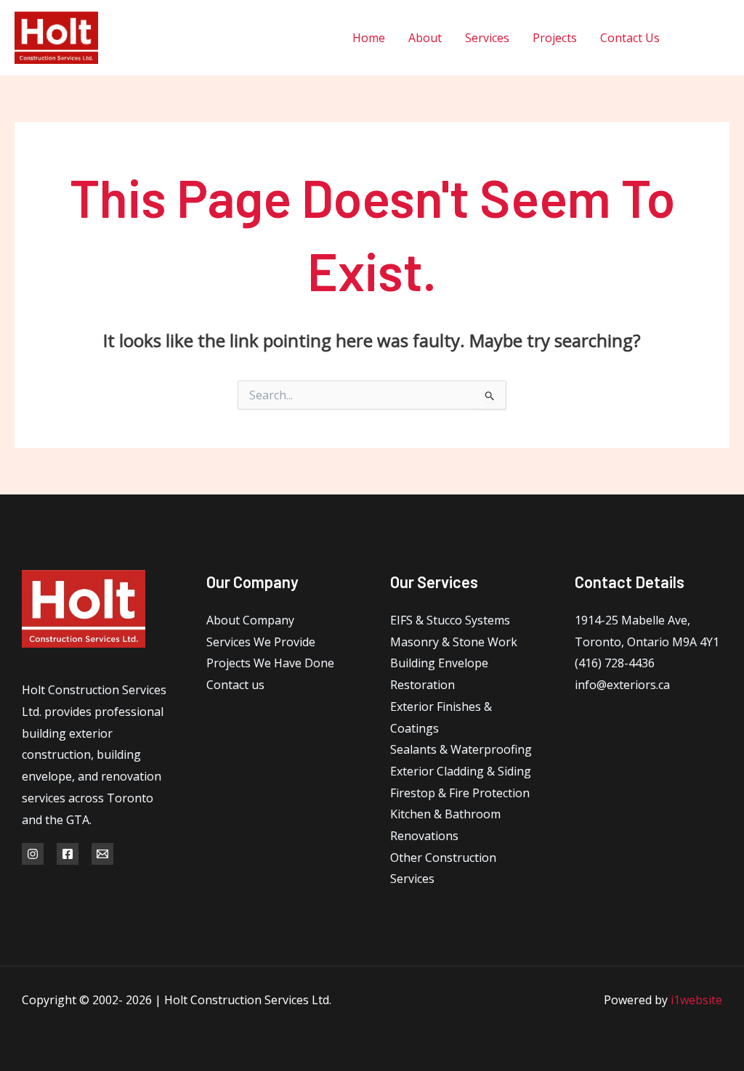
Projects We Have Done (270, 663)
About (425, 38)
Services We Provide (260, 642)
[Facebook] (691, 38)
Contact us (235, 685)
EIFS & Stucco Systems (450, 620)
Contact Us (630, 38)
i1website (696, 1000)
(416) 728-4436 (615, 663)
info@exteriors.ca (622, 685)
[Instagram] (724, 38)
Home (368, 38)
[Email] (102, 854)
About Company (250, 620)
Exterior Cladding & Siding (460, 771)
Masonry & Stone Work (453, 642)
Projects (555, 38)
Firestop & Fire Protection (460, 793)
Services (487, 38)
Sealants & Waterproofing (461, 749)
